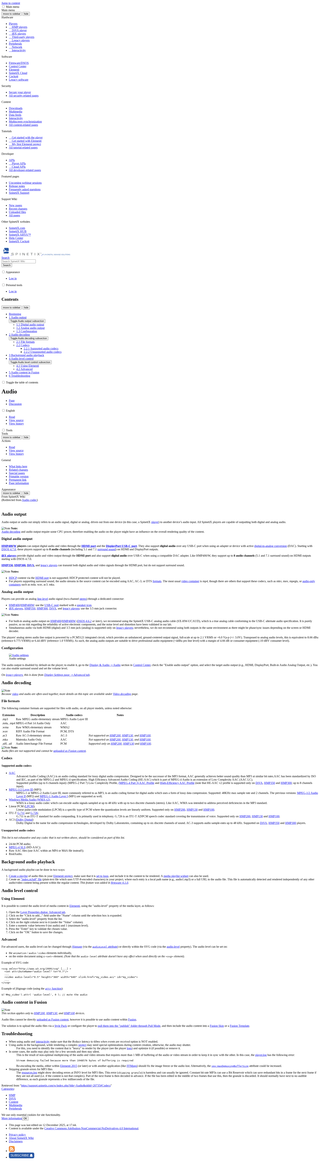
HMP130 (127, 735)
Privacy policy (17, 1134)
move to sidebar (11, 13)
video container (190, 581)
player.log (261, 1054)
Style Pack (60, 1025)
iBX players (16, 608)
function (53, 988)
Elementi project (62, 876)
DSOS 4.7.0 (8, 549)
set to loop (102, 876)
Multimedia (15, 1105)
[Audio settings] (19, 655)
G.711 (21, 813)
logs (129, 1048)
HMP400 (7, 546)
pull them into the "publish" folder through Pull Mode (129, 1025)
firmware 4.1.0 (119, 882)
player (155, 522)
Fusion (132, 1019)
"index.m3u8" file (31, 879)
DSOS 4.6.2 (84, 621)
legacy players (49, 565)
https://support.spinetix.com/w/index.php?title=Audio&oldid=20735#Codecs (66, 1085)
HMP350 (7, 565)
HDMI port (42, 577)
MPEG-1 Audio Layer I (54, 796)
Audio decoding (10, 531)
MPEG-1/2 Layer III (21, 789)
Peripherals (15, 1108)
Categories (7, 1088)
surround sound (106, 549)
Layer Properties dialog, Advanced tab (42, 912)
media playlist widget (176, 876)
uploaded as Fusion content (69, 750)
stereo (83, 598)
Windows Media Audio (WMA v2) (29, 799)
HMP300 (20, 565)
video (15, 693)
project (82, 1044)
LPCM (29, 806)
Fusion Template (239, 1025)
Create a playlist (18, 876)
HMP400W (27, 605)
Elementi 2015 (68, 1065)
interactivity (43, 1041)
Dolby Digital (24, 819)
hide (26, 13)
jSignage (77, 946)
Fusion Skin (217, 1025)
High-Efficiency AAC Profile (177, 782)
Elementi (74, 905)
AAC (12, 772)
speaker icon (84, 605)
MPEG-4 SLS (17, 847)
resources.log (29, 1072)
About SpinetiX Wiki (21, 1138)
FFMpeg (132, 1065)
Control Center (141, 665)
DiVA (30, 565)
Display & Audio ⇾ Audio (105, 665)
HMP (12, 1095)
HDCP (13, 577)
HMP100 (145, 735)
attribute (104, 946)
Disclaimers (16, 1141)
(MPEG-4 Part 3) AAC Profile (136, 782)
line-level (42, 598)
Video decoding (122, 693)
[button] (3, 6)
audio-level (173, 946)
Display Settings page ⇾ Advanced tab (67, 674)
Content (13, 1101)
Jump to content (10, 3)
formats (157, 581)
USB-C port (51, 605)
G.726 (34, 813)
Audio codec (29, 500)
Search (7, 265)
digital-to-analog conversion (270, 546)
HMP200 (115, 735)
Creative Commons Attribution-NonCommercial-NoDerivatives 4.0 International (91, 1128)
